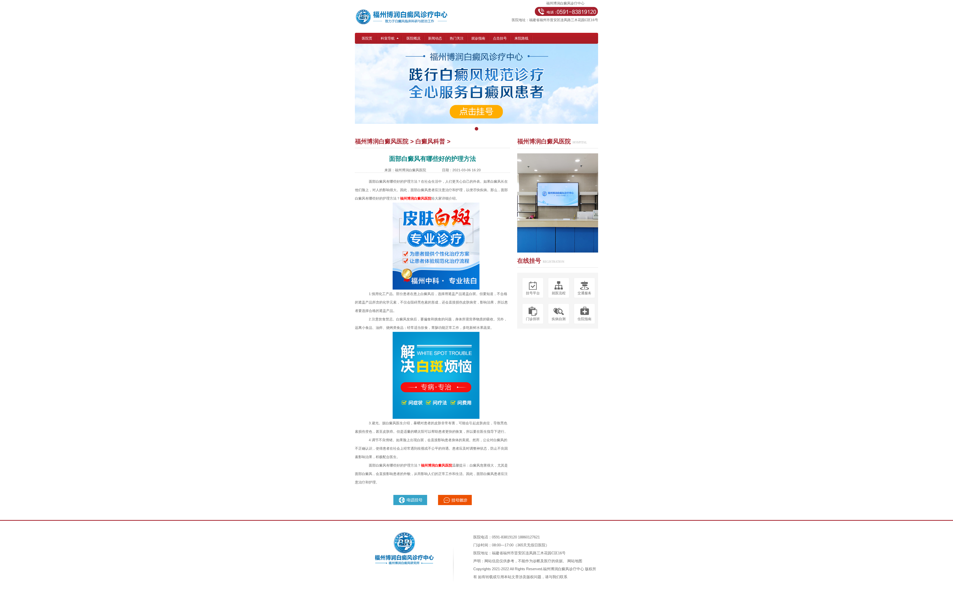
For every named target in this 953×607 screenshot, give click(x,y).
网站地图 (574, 561)
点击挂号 (500, 38)
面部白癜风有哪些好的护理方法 (393, 181)
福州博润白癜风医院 (381, 141)
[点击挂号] (476, 88)
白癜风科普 (430, 141)
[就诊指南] (410, 497)
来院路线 (521, 38)
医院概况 (413, 38)
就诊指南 (478, 38)
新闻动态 (435, 38)
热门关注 (457, 38)
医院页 (367, 38)
